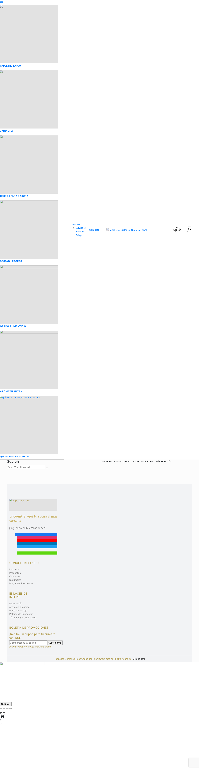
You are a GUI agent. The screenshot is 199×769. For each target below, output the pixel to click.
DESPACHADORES (11, 261)
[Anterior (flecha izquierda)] (1, 712)
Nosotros (14, 569)
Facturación (15, 603)
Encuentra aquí (21, 516)
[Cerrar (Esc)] (10, 708)
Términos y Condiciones (22, 617)
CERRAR (5, 703)
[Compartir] (7, 708)
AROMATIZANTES (11, 391)
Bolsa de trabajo (18, 610)
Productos (15, 572)
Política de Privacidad (21, 614)
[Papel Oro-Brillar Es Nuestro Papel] (126, 230)
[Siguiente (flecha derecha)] (4, 712)
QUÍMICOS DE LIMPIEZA (14, 456)
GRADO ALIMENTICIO (13, 326)
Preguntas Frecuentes (21, 583)
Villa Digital (139, 659)
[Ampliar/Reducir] (1, 708)
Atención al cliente (19, 607)
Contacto (14, 576)
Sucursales (15, 579)
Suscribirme (54, 642)
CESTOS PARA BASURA (14, 196)
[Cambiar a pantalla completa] (4, 708)
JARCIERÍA (6, 130)
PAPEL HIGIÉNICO (10, 65)
